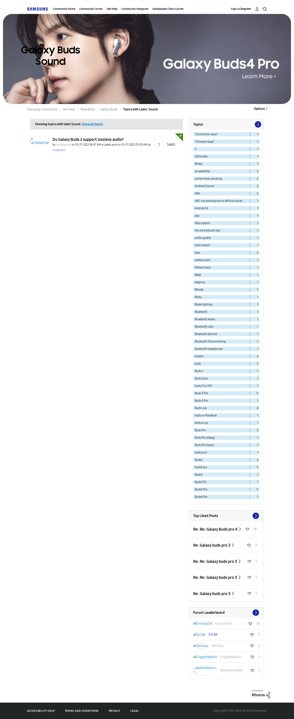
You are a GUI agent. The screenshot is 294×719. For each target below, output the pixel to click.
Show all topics (92, 124)
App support (202, 223)
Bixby (198, 297)
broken (199, 356)
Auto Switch (202, 245)
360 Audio (201, 156)
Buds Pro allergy (205, 437)
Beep (198, 275)
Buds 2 (199, 371)
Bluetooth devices (206, 334)
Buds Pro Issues (204, 445)
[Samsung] (37, 9)
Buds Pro (200, 430)
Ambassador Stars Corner (168, 9)
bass (197, 252)
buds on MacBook (206, 415)
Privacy (114, 711)
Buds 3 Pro (201, 393)
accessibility (202, 171)
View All (226, 515)
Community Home (64, 9)
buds (198, 363)
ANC (197, 193)
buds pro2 (201, 452)
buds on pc (201, 423)
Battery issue (203, 267)
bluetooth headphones (209, 349)
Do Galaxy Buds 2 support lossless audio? (88, 139)
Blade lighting (203, 304)
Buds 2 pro (201, 378)
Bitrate (199, 289)
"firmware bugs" (205, 141)
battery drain (203, 260)
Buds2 (198, 460)
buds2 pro (201, 467)
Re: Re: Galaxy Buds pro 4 (215, 529)
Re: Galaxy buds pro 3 (212, 545)
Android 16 (201, 208)
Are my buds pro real (207, 230)
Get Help (112, 9)
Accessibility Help (41, 711)
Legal (134, 711)
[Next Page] (257, 124)
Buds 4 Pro (201, 400)
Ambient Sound (204, 186)
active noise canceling (208, 178)
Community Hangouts (134, 9)
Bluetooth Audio (205, 319)
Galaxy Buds (109, 109)
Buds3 (199, 474)
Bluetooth (201, 312)
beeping (200, 282)
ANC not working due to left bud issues (218, 201)
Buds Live (201, 408)
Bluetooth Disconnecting (210, 341)
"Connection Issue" (206, 134)
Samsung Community (42, 109)
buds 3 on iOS (203, 386)
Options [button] (259, 109)
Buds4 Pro (201, 497)
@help (198, 164)
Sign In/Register (241, 9)
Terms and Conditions (82, 711)
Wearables (87, 109)
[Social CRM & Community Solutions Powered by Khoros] (261, 694)
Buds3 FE (200, 482)
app (197, 215)
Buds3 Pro (201, 489)
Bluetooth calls (204, 326)
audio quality (203, 238)
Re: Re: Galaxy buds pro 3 (215, 561)
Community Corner (91, 9)
